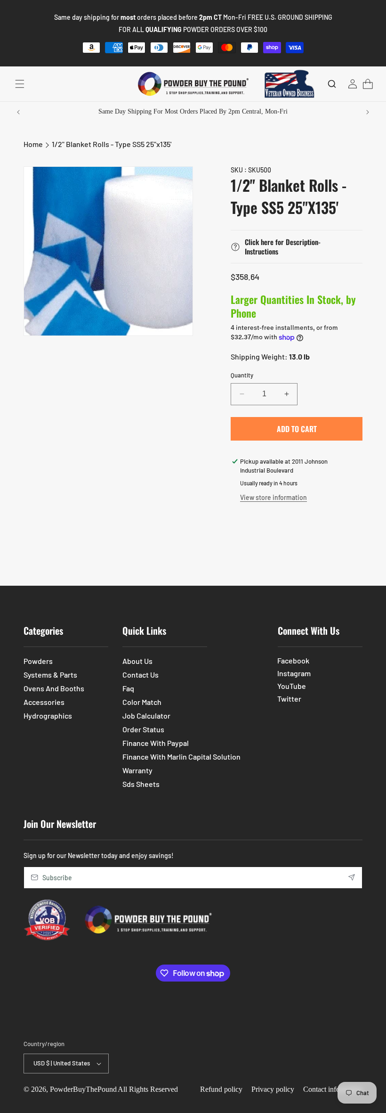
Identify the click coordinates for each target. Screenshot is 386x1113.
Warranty (137, 770)
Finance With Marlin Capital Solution (181, 756)
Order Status (143, 729)
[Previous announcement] (18, 112)
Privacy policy (272, 1089)
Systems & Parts (50, 674)
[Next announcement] (367, 112)
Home (33, 143)
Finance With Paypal (155, 742)
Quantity (242, 375)
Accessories (44, 701)
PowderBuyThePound (83, 1089)
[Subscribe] (351, 878)
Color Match (141, 701)
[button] (19, 84)
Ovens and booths (54, 688)
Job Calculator (146, 715)
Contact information (332, 1089)
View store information (273, 497)
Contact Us (140, 674)
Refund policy (221, 1089)
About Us (137, 660)
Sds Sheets (141, 783)
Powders (38, 660)
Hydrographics (48, 715)
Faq (128, 688)
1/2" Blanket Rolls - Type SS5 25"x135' (111, 143)
